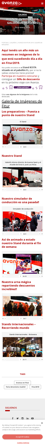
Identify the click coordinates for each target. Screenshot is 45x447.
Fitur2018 (35, 387)
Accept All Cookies (22, 437)
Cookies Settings (23, 443)
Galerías (22, 14)
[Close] (42, 423)
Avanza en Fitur (22, 383)
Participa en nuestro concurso (19, 76)
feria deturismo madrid (15, 387)
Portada (5, 43)
